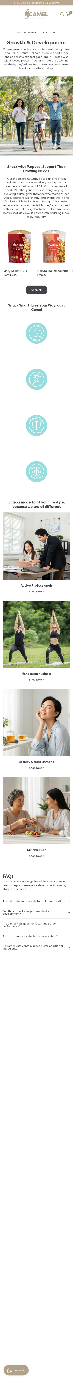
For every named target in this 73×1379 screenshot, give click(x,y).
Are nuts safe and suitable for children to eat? (32, 901)
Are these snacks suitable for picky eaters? (30, 936)
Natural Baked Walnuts (53, 271)
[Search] (62, 13)
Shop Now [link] (35, 591)
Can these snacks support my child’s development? (26, 912)
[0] (67, 13)
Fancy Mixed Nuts (15, 271)
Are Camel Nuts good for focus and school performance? (29, 925)
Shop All (36, 290)
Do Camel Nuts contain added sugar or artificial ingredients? (33, 947)
